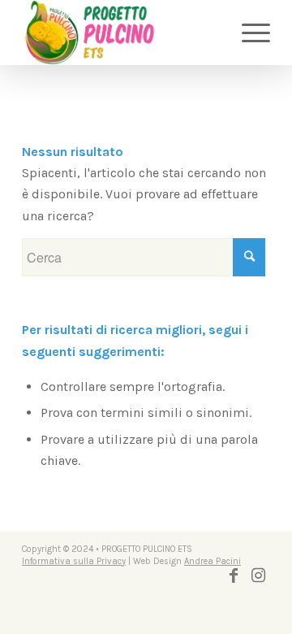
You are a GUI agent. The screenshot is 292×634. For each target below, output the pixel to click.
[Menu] (247, 32)
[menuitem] (247, 32)
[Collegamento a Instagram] (258, 575)
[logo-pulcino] (121, 32)
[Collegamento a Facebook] (233, 575)
